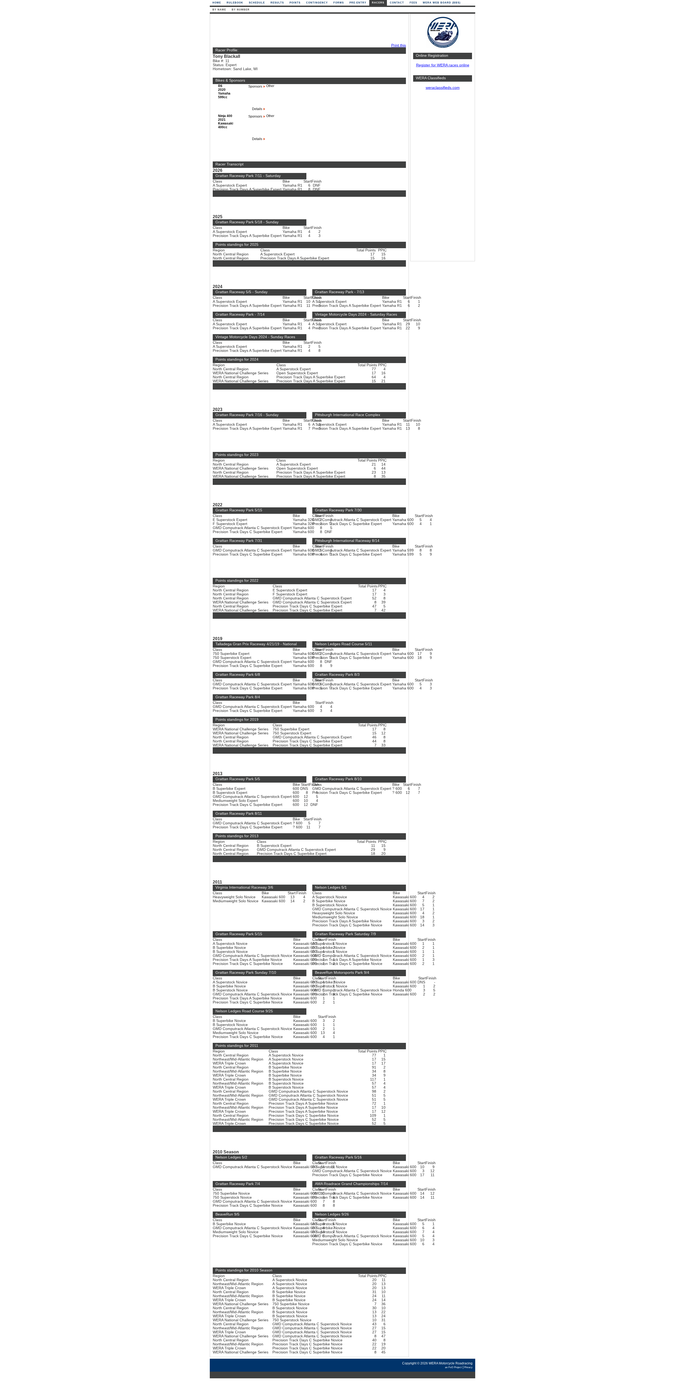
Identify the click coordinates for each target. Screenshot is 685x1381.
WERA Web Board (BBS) (442, 2)
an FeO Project (453, 1367)
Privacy (468, 1367)
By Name (219, 9)
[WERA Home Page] (442, 47)
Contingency (317, 2)
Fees (413, 2)
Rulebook (235, 2)
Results (277, 2)
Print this (398, 45)
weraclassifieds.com (443, 88)
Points (295, 2)
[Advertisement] (442, 178)
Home (216, 2)
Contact (397, 2)
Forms (338, 2)
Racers (378, 2)
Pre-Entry (357, 2)
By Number (241, 9)
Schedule (257, 2)
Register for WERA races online (442, 65)
